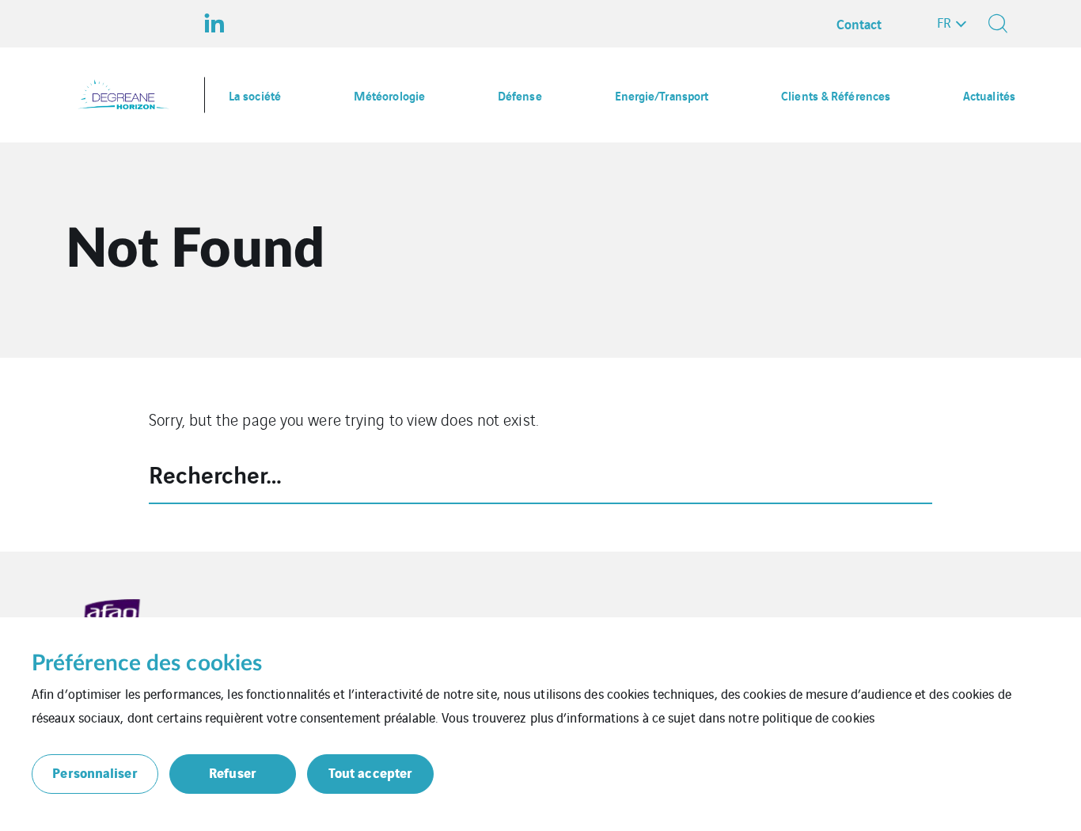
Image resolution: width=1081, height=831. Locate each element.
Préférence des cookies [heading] (147, 663)
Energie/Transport (662, 95)
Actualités (989, 95)
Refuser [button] (232, 772)
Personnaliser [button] (94, 772)
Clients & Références (835, 95)
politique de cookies (818, 717)
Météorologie (389, 95)
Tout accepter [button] (370, 772)
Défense (520, 95)
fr (944, 22)
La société (255, 95)
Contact (859, 23)
